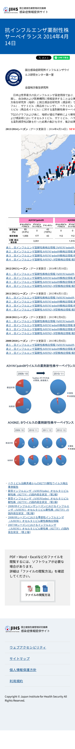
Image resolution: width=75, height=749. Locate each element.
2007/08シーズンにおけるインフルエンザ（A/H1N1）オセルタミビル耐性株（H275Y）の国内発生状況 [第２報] (38, 528)
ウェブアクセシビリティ (28, 647)
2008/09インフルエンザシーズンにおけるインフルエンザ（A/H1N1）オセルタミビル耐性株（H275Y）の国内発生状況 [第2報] (38, 510)
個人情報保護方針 (23, 669)
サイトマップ (20, 658)
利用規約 (16, 680)
